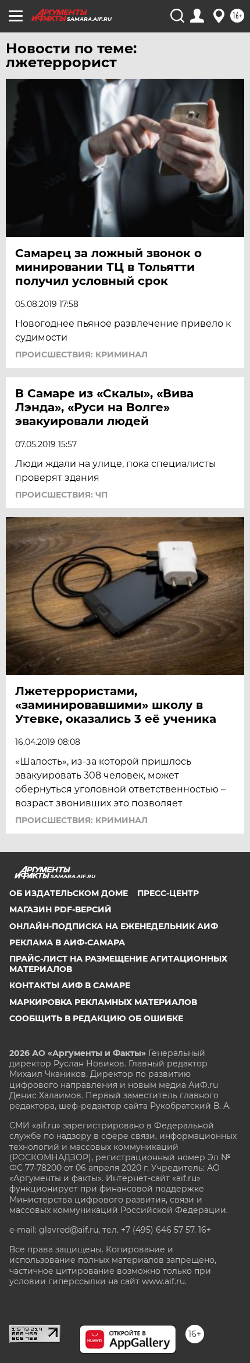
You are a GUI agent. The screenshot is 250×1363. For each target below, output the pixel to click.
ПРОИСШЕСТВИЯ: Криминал (81, 354)
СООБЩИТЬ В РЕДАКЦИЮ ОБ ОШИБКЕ (96, 1018)
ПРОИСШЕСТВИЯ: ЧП (61, 495)
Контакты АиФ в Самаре (69, 985)
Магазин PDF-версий (60, 909)
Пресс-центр (168, 893)
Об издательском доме (68, 893)
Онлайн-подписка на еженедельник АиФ (113, 926)
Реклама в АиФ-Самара (67, 942)
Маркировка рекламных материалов (103, 1002)
